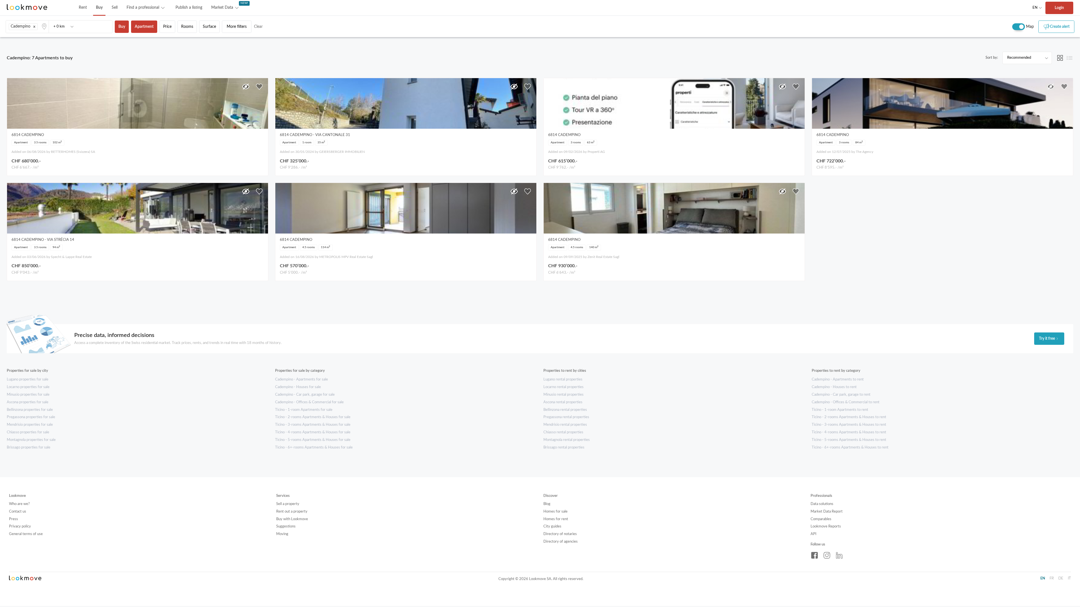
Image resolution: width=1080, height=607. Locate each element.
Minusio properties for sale (28, 395)
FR (1052, 578)
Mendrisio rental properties (565, 425)
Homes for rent (555, 519)
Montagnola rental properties (566, 440)
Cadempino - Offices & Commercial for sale (309, 402)
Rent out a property (291, 511)
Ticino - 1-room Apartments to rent (840, 410)
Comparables (821, 519)
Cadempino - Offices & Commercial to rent (845, 402)
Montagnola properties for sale (31, 440)
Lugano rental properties (562, 379)
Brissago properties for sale (28, 447)
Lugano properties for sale (27, 379)
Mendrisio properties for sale (30, 425)
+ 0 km (59, 26)
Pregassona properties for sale (31, 417)
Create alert (1060, 27)
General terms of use (26, 534)
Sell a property (287, 504)
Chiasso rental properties (563, 432)
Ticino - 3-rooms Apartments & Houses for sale (312, 425)
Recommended (1019, 58)
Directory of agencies (560, 541)
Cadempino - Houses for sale (298, 387)
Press (13, 519)
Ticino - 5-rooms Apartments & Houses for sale (312, 440)
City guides (552, 526)
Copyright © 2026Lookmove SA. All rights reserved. (540, 579)
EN (1035, 8)
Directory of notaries (560, 534)
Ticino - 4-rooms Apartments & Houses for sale (312, 432)
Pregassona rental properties (566, 417)
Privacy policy (20, 526)
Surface (209, 27)
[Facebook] (814, 555)
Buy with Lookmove (292, 519)
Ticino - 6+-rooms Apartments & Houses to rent (850, 447)
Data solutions (822, 504)
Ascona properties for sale (27, 402)
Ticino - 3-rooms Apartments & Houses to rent (849, 425)
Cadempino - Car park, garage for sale (305, 395)
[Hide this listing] (246, 86)
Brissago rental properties (563, 447)
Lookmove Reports (826, 526)
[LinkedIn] (839, 555)
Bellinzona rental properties (565, 410)
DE (1060, 578)
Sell (115, 8)
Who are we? (19, 504)
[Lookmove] (27, 8)
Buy (99, 8)
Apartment (144, 27)
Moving (282, 534)
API (813, 534)
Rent (83, 8)
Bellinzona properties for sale (30, 410)
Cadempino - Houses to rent (834, 387)
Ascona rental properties (562, 402)
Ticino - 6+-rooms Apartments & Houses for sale (314, 447)
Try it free (1047, 339)
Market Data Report (827, 511)
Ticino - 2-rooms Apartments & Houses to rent (849, 417)
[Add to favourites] (259, 86)
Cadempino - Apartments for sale (301, 379)
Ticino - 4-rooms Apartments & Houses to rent (849, 432)
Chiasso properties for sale (28, 432)
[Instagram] (827, 555)
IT (1069, 578)
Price (167, 27)
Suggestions (286, 526)
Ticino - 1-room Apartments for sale (303, 410)
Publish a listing (189, 8)
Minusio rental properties (563, 395)
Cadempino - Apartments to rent (838, 379)
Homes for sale (555, 511)
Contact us (17, 511)
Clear (258, 27)
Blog (546, 504)
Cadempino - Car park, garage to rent (841, 395)
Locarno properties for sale (28, 387)
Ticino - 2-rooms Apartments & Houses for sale (312, 417)
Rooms (187, 27)
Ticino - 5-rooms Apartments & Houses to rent (849, 440)
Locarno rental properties (563, 387)
